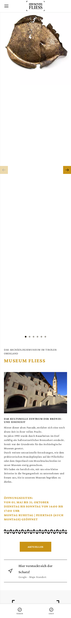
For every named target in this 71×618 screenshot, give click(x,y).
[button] (4, 170)
